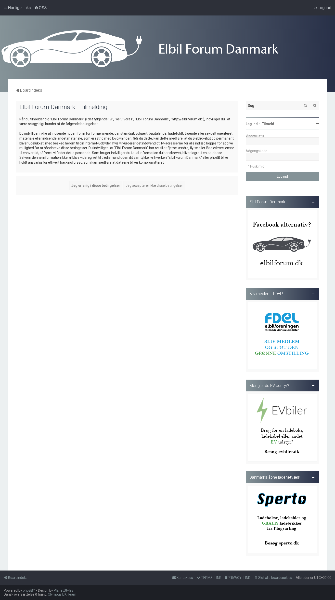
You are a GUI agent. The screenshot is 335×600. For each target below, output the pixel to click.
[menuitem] (40, 7)
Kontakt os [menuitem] (185, 578)
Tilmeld (268, 124)
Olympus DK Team (62, 594)
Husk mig (257, 166)
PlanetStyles (63, 590)
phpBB (28, 590)
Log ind (252, 124)
